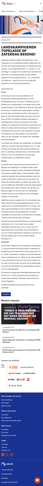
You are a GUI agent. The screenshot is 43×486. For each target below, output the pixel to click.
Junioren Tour (5, 450)
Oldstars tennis (6, 406)
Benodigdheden (6, 418)
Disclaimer (4, 478)
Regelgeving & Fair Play (8, 435)
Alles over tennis (8, 11)
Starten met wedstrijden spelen (11, 420)
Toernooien (4, 432)
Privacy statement (7, 470)
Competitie (6, 294)
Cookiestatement (6, 474)
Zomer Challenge (6, 400)
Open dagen (5, 403)
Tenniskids (4, 444)
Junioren (4, 447)
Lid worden (4, 415)
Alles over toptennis (26, 11)
